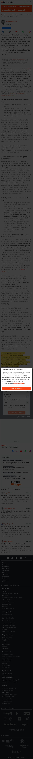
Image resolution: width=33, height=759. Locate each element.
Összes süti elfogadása (16, 388)
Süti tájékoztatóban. (19, 383)
